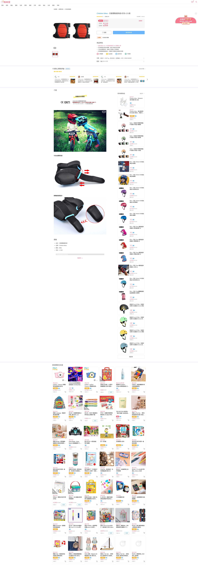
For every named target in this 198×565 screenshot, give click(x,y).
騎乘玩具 (61, 9)
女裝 (39, 5)
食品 (44, 5)
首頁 (7, 5)
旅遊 (30, 5)
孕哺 (58, 5)
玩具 (21, 5)
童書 (53, 5)
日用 (35, 5)
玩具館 (55, 9)
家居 (25, 5)
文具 (49, 5)
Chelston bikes (102, 13)
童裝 (16, 5)
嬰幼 (12, 5)
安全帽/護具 (68, 9)
